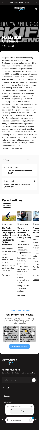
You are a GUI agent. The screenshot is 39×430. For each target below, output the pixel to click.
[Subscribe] (34, 380)
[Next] (36, 2)
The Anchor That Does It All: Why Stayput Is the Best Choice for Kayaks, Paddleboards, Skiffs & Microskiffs (9, 236)
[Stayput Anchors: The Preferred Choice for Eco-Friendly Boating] (24, 216)
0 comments (33, 160)
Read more (6, 275)
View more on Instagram (19, 346)
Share (7, 160)
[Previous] (3, 2)
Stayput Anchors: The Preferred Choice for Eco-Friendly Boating (24, 233)
